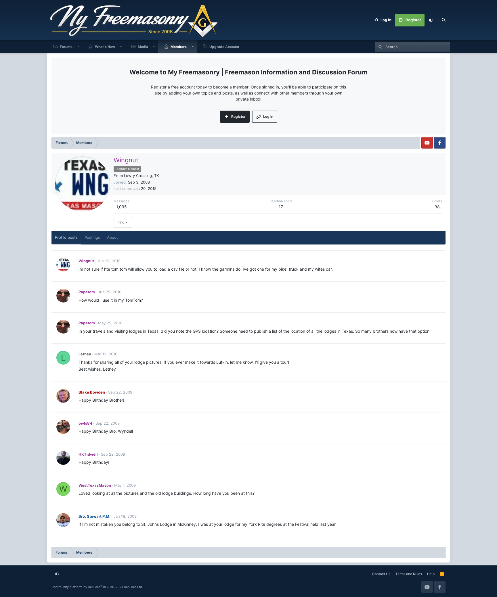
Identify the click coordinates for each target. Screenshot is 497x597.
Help (431, 574)
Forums (66, 47)
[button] (78, 46)
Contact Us (381, 574)
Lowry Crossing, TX (141, 175)
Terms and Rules (408, 574)
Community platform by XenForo (97, 587)
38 (437, 206)
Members (179, 47)
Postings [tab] (92, 237)
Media (143, 47)
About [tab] (112, 237)
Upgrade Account (224, 47)
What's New (105, 47)
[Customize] (431, 20)
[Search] (443, 20)
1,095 (121, 206)
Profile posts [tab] (66, 237)
